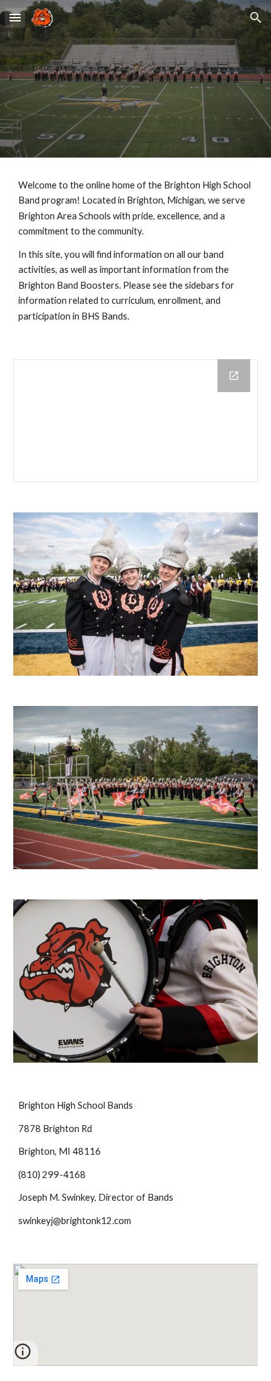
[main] (135, 251)
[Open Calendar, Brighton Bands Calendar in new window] (233, 375)
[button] (15, 17)
